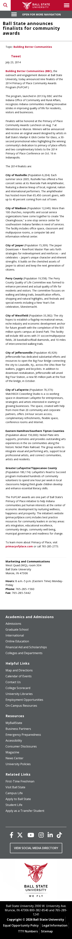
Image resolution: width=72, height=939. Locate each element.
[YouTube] (31, 835)
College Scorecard (18, 688)
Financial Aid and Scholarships (26, 647)
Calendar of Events (19, 676)
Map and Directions (19, 670)
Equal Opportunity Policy (21, 925)
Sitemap (47, 931)
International (15, 635)
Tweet (16, 56)
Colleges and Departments (24, 653)
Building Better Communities (32, 47)
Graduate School (17, 629)
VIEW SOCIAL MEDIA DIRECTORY (36, 848)
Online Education (17, 641)
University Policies (18, 764)
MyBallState (14, 723)
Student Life (14, 805)
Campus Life (14, 793)
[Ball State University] (36, 880)
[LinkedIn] (50, 835)
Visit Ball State (15, 787)
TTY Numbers (28, 931)
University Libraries (19, 694)
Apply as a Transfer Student (25, 811)
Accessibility (14, 740)
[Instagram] (41, 835)
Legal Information (54, 925)
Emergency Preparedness (23, 735)
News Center (14, 758)
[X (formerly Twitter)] (20, 835)
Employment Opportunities (24, 700)
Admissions (13, 624)
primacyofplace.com (19, 546)
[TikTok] (59, 835)
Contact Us (13, 682)
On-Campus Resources (21, 706)
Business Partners (18, 729)
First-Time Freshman (20, 781)
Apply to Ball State (18, 799)
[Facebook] (11, 835)
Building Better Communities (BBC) (29, 71)
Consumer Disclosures (21, 746)
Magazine (12, 752)
